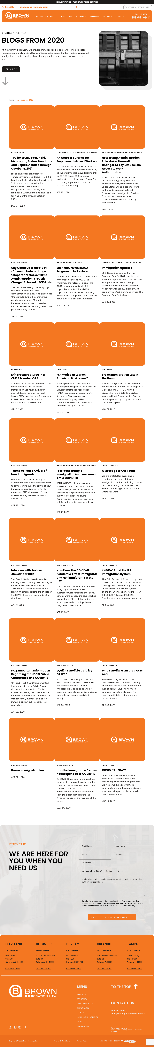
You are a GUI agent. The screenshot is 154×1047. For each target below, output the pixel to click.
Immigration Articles (87, 1017)
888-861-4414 (140, 17)
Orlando (104, 944)
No (118, 871)
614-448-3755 (42, 950)
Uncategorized (19, 263)
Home (11, 100)
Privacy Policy (82, 1041)
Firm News (16, 369)
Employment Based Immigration (73, 152)
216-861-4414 (11, 950)
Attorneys (49, 16)
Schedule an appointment (138, 7)
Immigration (17, 152)
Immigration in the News (137, 152)
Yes (110, 871)
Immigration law (85, 1003)
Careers (81, 1012)
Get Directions (12, 968)
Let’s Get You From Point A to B (109, 917)
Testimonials (94, 16)
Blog (79, 1021)
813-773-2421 (133, 950)
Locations (80, 16)
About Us (39, 16)
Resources (105, 16)
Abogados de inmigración (34, 7)
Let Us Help (11, 69)
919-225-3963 (73, 950)
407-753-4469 (104, 950)
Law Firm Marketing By (110, 1041)
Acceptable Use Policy (126, 906)
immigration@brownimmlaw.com (128, 1013)
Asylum (106, 152)
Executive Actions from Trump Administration (77, 2)
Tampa (132, 944)
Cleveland (13, 944)
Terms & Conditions (62, 1041)
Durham (72, 944)
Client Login (83, 1008)
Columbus (44, 944)
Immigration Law (65, 16)
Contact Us (119, 16)
